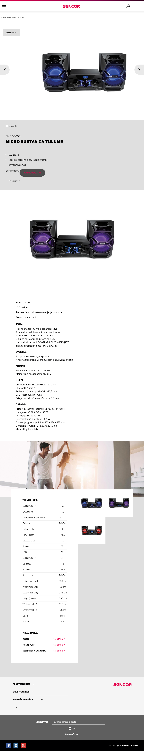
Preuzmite (58, 639)
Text (74, 728)
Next (139, 70)
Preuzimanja (14, 181)
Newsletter (42, 722)
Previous (5, 70)
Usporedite (13, 126)
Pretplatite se (71, 734)
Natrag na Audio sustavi (13, 17)
